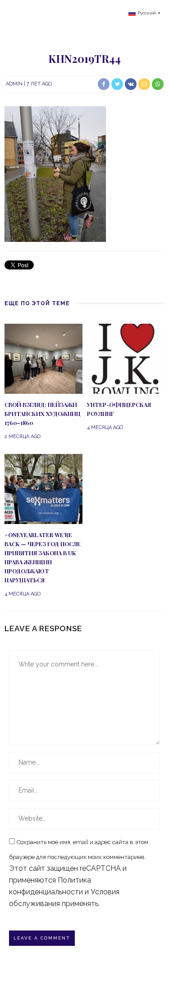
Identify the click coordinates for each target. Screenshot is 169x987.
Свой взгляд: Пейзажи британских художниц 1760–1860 (43, 413)
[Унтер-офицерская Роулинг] (126, 358)
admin (14, 84)
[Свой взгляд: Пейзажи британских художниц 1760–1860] (43, 358)
